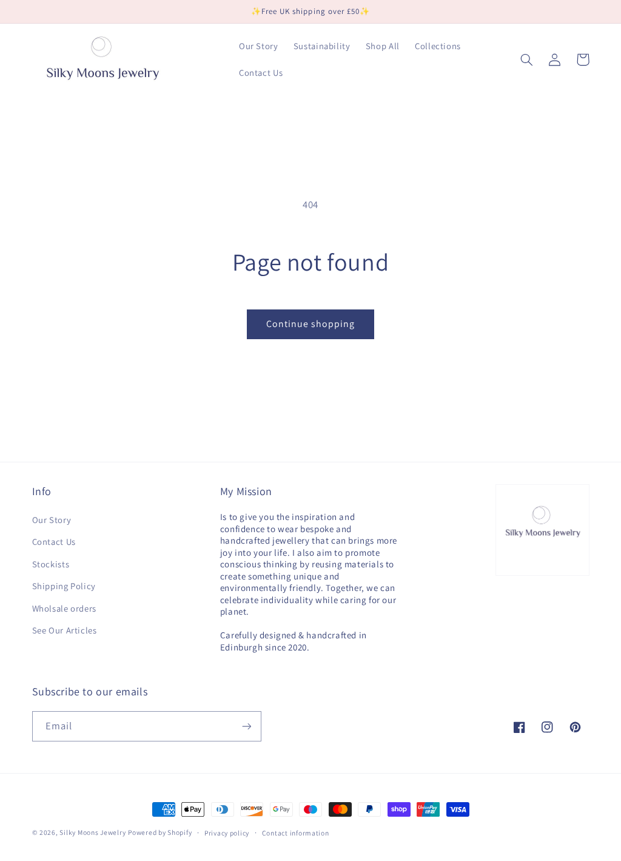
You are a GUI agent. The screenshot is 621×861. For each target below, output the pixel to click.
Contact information (295, 832)
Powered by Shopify (160, 832)
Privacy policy (226, 832)
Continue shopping (310, 323)
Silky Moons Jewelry (92, 832)
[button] (527, 59)
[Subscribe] (246, 726)
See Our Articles (64, 630)
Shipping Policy (64, 586)
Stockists (51, 564)
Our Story (52, 519)
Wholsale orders (64, 608)
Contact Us (54, 541)
